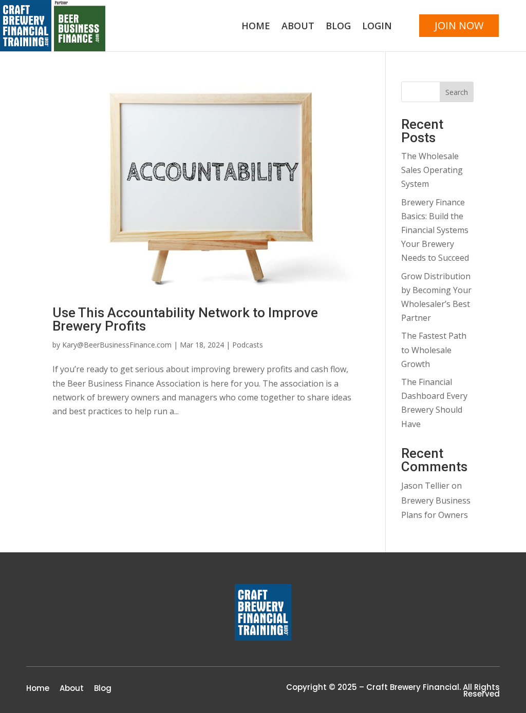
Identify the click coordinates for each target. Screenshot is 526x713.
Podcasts (247, 345)
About (297, 27)
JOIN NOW (459, 25)
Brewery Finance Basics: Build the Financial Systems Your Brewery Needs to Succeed (435, 230)
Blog (338, 27)
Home (255, 27)
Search (456, 92)
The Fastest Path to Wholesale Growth (433, 349)
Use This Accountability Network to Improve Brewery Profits (185, 319)
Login (377, 27)
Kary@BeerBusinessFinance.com (117, 345)
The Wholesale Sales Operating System (432, 169)
